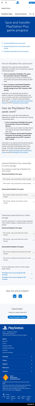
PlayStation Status (6, 14)
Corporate (5, 350)
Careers (4, 343)
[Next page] (33, 14)
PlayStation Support (12, 332)
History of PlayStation (8, 352)
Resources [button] (6, 367)
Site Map (19, 397)
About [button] (4, 339)
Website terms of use (13, 398)
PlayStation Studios (7, 346)
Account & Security (21, 14)
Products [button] (5, 356)
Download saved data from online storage (16, 51)
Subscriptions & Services (9, 333)
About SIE (5, 341)
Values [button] (5, 360)
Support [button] (5, 364)
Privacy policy (8, 397)
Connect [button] (5, 371)
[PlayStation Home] (17, 2)
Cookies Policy (23, 397)
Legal (4, 396)
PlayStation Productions (8, 348)
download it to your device (20, 103)
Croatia (7, 394)
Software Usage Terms (29, 398)
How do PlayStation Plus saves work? (14, 43)
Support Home (5, 8)
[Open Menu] (2, 2)
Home (4, 332)
